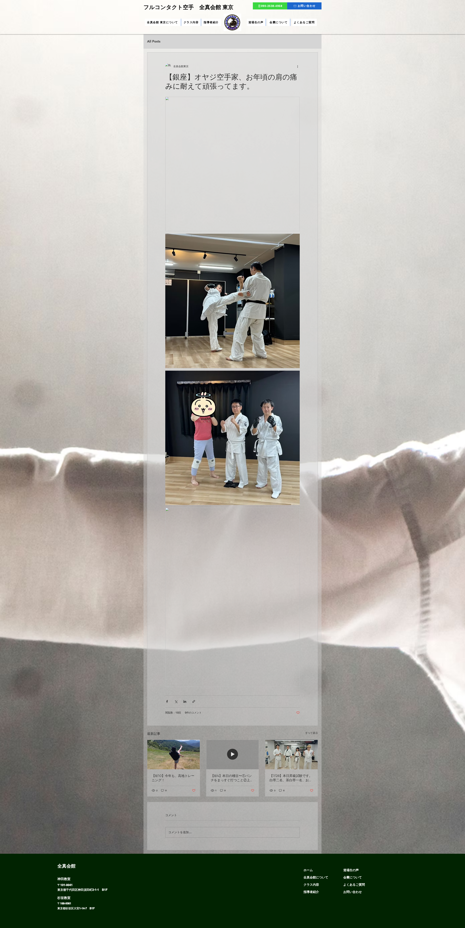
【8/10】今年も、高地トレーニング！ (173, 778)
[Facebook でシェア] (167, 701)
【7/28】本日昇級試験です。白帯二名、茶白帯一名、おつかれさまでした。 (291, 778)
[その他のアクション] (297, 66)
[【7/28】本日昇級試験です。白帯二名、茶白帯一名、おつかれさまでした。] (291, 754)
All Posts (153, 41)
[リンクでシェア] (193, 701)
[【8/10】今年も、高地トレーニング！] (173, 754)
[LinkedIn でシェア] (185, 701)
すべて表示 (311, 733)
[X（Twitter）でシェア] (176, 701)
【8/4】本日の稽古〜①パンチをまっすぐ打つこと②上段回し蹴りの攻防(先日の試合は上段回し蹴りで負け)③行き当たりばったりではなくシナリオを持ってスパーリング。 (232, 778)
